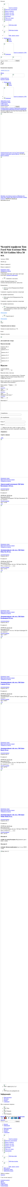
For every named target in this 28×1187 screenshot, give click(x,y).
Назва (3, 421)
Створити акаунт (5, 1180)
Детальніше (4, 312)
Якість (3, 390)
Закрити (3, 1120)
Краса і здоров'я (9, 108)
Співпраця (6, 1101)
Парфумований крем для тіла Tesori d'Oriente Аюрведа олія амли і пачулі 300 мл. (12, 153)
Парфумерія (11, 109)
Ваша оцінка (5, 385)
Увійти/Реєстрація (8, 1170)
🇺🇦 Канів (9, 41)
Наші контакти (8, 1097)
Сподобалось (4, 413)
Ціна (2, 386)
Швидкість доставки (6, 395)
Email (2, 424)
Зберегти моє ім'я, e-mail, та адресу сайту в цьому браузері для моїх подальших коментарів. (13, 428)
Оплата (6, 1100)
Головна (3, 108)
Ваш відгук (4, 400)
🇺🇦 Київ (9, 39)
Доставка (6, 1098)
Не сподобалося (5, 417)
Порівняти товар (8, 1169)
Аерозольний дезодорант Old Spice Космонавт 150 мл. (12, 485)
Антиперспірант (5, 488)
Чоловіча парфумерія (20, 109)
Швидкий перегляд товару (8, 479)
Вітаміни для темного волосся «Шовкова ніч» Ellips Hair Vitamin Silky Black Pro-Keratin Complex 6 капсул (14, 197)
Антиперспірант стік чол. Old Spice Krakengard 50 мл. (12, 617)
